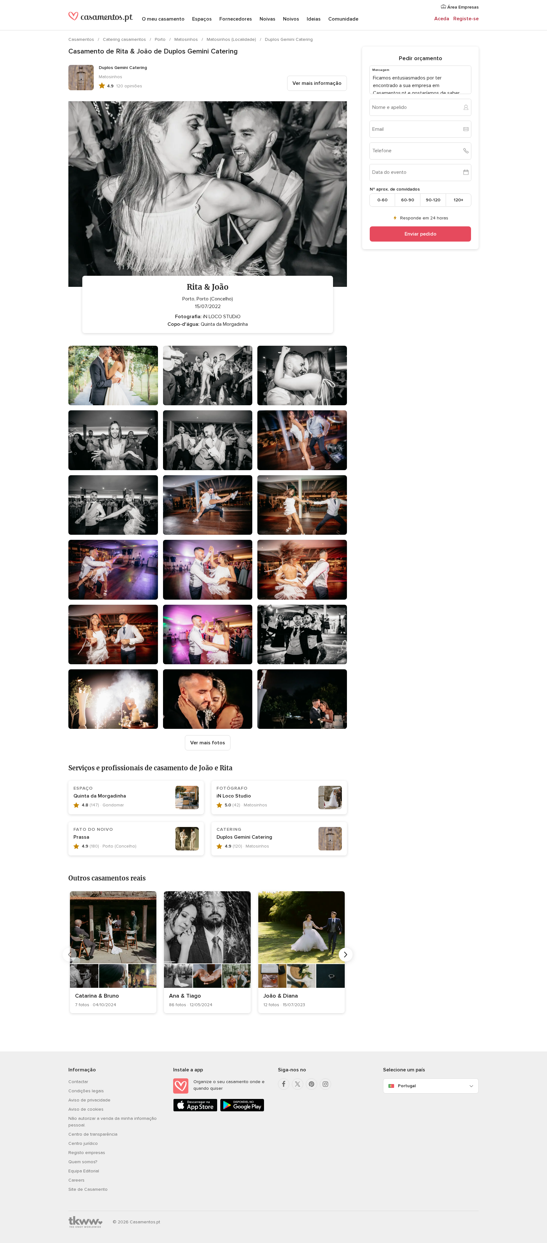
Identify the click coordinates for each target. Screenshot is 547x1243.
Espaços (202, 19)
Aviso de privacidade (89, 1100)
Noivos (291, 19)
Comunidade (343, 19)
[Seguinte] (346, 955)
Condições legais (86, 1091)
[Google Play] (242, 1110)
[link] (113, 952)
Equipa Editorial (83, 1171)
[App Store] (195, 1110)
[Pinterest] (311, 1084)
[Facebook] (283, 1084)
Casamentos (81, 39)
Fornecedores (235, 19)
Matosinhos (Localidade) (232, 39)
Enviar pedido (421, 233)
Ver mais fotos (207, 743)
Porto (161, 39)
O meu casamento (163, 19)
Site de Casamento (88, 1189)
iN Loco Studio (234, 796)
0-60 (382, 200)
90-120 (433, 200)
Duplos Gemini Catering (289, 39)
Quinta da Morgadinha (99, 796)
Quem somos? (82, 1161)
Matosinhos (186, 39)
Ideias (314, 19)
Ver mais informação (317, 83)
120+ (458, 200)
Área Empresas (462, 7)
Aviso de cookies (86, 1109)
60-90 (407, 200)
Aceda (441, 19)
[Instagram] (325, 1084)
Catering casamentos (125, 39)
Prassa (81, 837)
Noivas (267, 19)
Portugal (407, 1085)
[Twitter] (297, 1084)
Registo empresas (86, 1152)
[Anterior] (70, 955)
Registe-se (466, 19)
